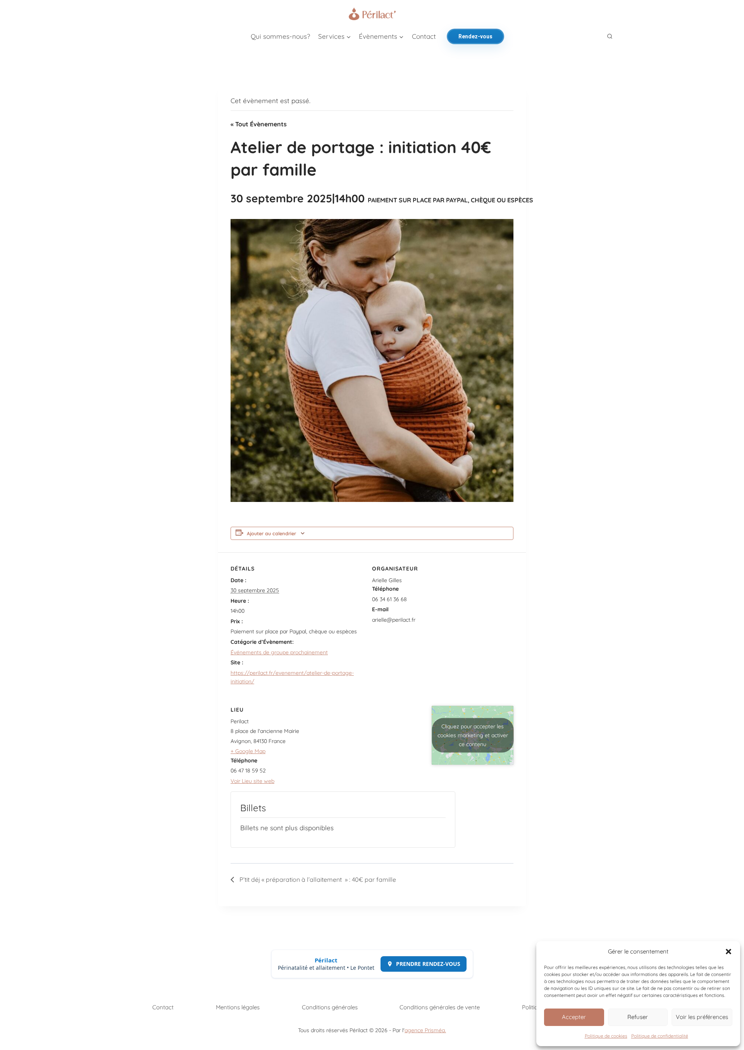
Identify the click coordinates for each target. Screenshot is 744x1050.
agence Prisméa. (425, 1030)
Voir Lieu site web (252, 781)
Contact (424, 36)
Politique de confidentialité (659, 1036)
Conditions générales (330, 1007)
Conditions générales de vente (440, 1007)
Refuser (637, 1017)
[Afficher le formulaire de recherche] (610, 37)
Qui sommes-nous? (280, 36)
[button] (728, 951)
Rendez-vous (475, 36)
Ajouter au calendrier (271, 533)
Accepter (574, 1017)
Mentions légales (238, 1007)
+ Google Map (248, 751)
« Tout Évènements (259, 124)
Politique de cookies (606, 1036)
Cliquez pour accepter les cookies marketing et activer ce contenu (472, 735)
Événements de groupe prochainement (279, 652)
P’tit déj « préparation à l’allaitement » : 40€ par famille (317, 879)
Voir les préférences (702, 1017)
